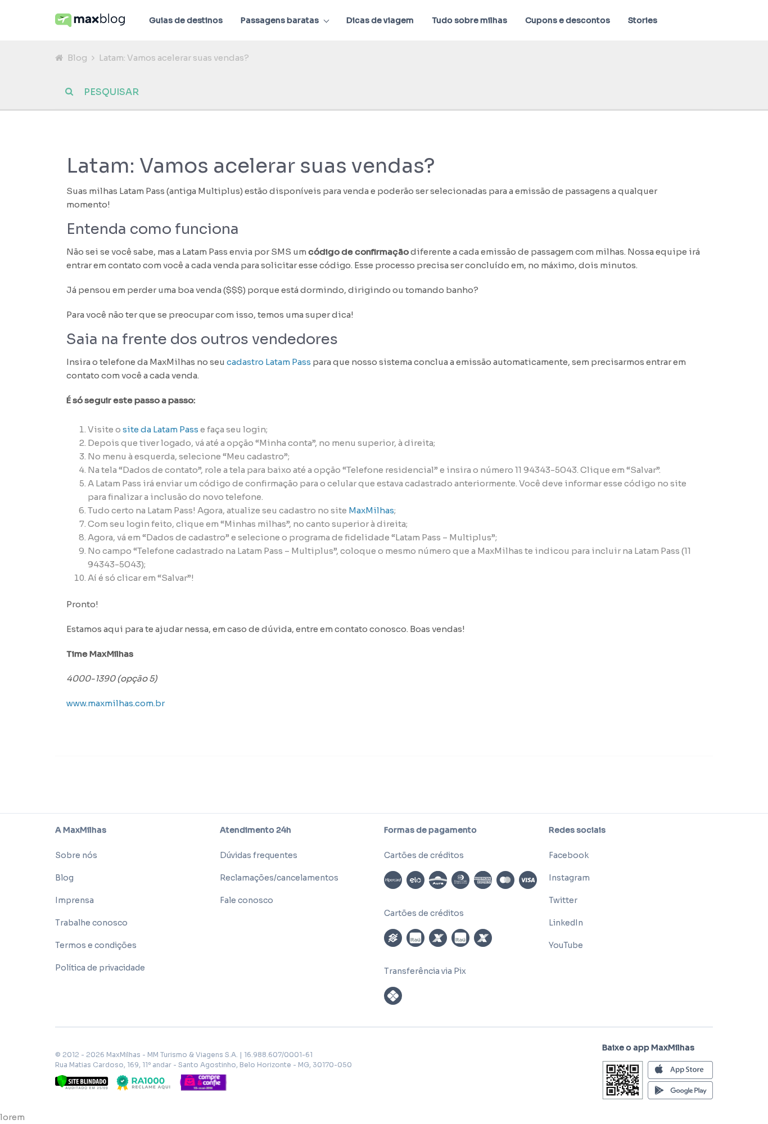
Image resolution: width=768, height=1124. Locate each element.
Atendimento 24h (255, 830)
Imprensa (74, 900)
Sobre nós (76, 855)
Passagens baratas (280, 20)
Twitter (563, 900)
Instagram (569, 878)
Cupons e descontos (567, 20)
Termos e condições (96, 945)
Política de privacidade (100, 968)
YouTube (566, 945)
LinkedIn (566, 923)
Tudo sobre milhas (469, 20)
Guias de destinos (186, 20)
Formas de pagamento (430, 830)
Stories (642, 20)
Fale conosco (246, 900)
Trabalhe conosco (91, 923)
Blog (77, 57)
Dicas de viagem (380, 20)
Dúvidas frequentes (258, 855)
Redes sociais (577, 830)
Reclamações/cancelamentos (279, 878)
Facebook (569, 855)
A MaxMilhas (80, 830)
